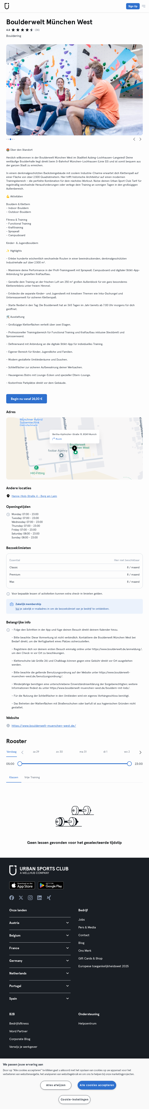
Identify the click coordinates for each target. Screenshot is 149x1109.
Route (59, 438)
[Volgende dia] (140, 139)
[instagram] (30, 897)
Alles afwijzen (56, 1085)
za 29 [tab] (36, 751)
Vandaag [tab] (11, 751)
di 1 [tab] (105, 751)
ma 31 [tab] (83, 751)
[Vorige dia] (134, 139)
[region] (74, 1084)
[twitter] (21, 897)
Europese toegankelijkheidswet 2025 (103, 966)
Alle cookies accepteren (97, 1085)
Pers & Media (87, 927)
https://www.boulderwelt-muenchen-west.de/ (44, 726)
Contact (83, 935)
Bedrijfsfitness (19, 1023)
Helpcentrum (87, 1023)
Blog (81, 943)
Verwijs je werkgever (23, 1047)
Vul (17, 608)
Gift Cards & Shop (90, 958)
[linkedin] (39, 897)
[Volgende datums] (140, 752)
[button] (40, 922)
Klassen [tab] (13, 777)
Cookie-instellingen (74, 1099)
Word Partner (18, 1031)
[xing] (49, 897)
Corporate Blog (19, 1039)
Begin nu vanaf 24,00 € (26, 399)
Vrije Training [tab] (32, 777)
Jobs (81, 919)
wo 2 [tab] (127, 751)
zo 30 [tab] (59, 751)
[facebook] (11, 897)
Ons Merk (84, 950)
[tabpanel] (74, 816)
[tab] (6, 139)
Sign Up (132, 6)
